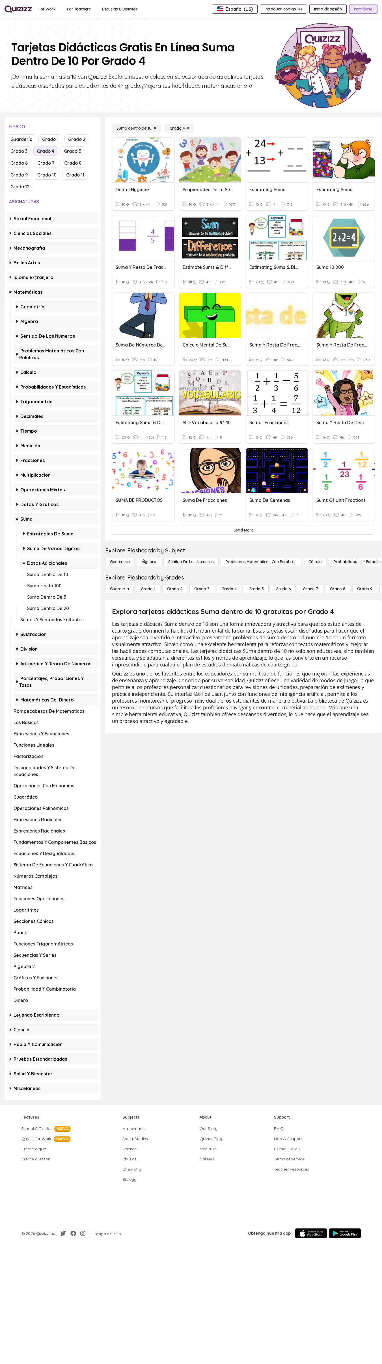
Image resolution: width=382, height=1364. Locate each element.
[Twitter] (63, 1233)
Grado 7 (46, 163)
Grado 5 (72, 151)
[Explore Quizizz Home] (18, 9)
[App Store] (311, 1233)
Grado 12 (19, 186)
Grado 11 (75, 175)
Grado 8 (72, 163)
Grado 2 (76, 139)
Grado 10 (47, 175)
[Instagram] (82, 1233)
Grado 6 (19, 163)
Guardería (21, 139)
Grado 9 (19, 175)
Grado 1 (50, 139)
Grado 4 (45, 151)
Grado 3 (18, 151)
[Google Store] (345, 1233)
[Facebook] (73, 1233)
